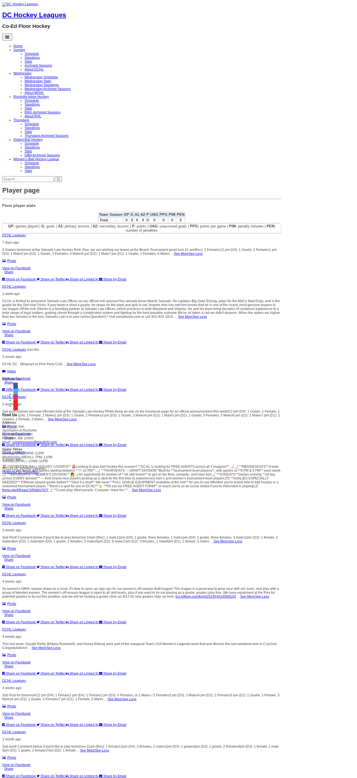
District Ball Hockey (28, 140)
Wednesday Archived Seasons (48, 89)
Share (8, 272)
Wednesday (22, 73)
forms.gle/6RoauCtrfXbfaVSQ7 (25, 490)
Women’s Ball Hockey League (36, 159)
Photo (11, 261)
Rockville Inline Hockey (31, 97)
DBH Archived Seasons (42, 155)
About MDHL (34, 93)
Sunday (19, 50)
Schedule (32, 54)
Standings (32, 58)
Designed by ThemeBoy (20, 472)
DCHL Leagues (14, 235)
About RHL (33, 116)
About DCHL (34, 69)
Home (18, 46)
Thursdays (21, 120)
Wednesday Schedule (41, 77)
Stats (28, 62)
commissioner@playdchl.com (34, 442)
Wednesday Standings (42, 85)
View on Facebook (16, 268)
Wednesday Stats (38, 81)
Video (11, 371)
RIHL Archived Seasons (43, 112)
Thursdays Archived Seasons (47, 136)
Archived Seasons (38, 65)
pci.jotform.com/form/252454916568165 (205, 596)
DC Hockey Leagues (34, 15)
